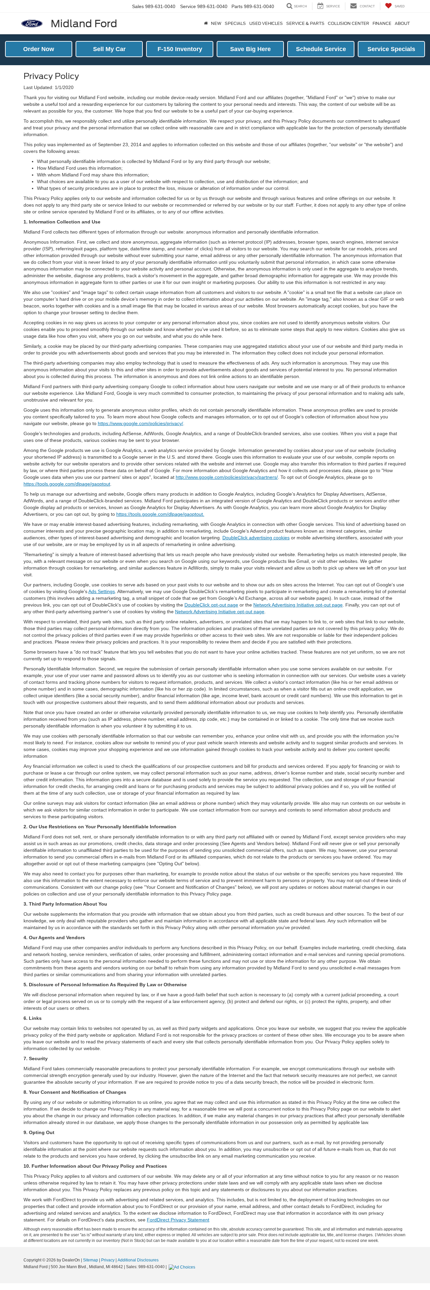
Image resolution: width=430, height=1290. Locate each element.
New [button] (216, 23)
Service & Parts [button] (305, 23)
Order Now (38, 49)
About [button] (402, 23)
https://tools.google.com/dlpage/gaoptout (67, 484)
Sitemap (90, 1260)
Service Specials (391, 49)
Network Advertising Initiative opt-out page (298, 605)
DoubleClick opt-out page (211, 605)
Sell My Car (109, 49)
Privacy (108, 1260)
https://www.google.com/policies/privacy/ (140, 423)
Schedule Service (321, 49)
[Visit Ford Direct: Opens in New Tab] (183, 1266)
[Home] (205, 23)
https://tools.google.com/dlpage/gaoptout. (160, 514)
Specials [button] (235, 23)
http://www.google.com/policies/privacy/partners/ (227, 477)
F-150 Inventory (180, 49)
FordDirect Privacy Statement (178, 1219)
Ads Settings (101, 591)
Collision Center (348, 23)
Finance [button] (382, 23)
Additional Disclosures (138, 1260)
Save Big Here (250, 49)
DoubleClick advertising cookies (256, 537)
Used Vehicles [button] (266, 23)
